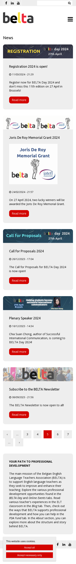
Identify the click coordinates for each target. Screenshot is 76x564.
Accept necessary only (29, 555)
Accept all (29, 547)
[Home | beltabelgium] (24, 17)
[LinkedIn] (12, 3)
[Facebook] (6, 3)
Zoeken (69, 3)
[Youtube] (18, 3)
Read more (19, 100)
